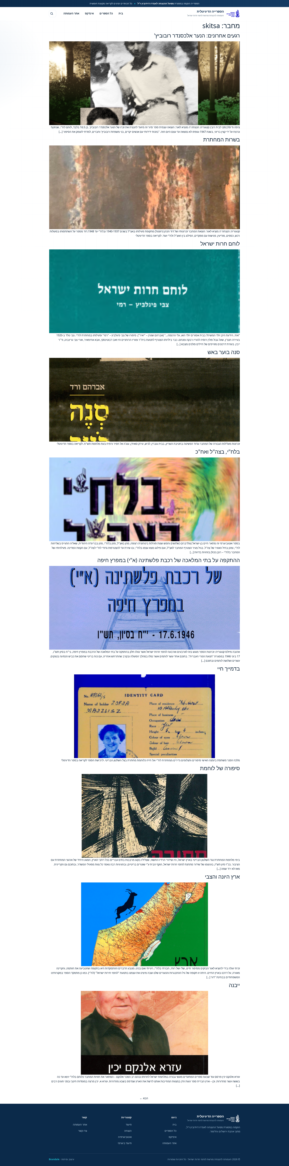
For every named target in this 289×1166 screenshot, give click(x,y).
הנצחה (128, 1130)
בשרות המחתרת (221, 139)
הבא (144, 1098)
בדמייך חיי (228, 668)
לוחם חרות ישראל (220, 243)
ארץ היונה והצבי (222, 876)
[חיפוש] (52, 13)
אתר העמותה (71, 13)
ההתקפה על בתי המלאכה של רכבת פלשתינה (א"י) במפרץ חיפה (168, 560)
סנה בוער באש (224, 352)
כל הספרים (106, 13)
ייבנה (234, 985)
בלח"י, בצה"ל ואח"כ (217, 451)
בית (121, 13)
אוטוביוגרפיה (125, 1137)
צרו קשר (82, 1130)
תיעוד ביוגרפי (125, 1143)
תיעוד (129, 1124)
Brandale (54, 1159)
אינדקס (89, 13)
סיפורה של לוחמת (220, 768)
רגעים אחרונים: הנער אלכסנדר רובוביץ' (197, 35)
